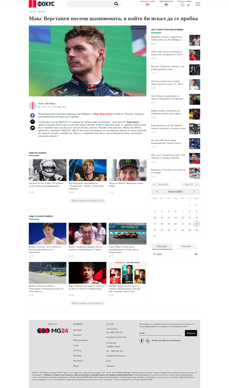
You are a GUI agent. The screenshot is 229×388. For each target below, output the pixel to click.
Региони (77, 335)
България (77, 330)
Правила (110, 366)
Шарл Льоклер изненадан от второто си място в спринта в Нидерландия (86, 287)
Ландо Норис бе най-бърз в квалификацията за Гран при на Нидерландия (124, 249)
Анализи (77, 350)
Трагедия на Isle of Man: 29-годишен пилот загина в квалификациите (46, 184)
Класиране (162, 246)
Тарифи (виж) (113, 346)
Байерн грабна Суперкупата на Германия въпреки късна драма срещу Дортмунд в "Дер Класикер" (167, 112)
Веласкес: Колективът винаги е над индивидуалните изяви (167, 67)
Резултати (186, 246)
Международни (80, 340)
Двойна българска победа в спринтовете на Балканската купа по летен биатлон (46, 289)
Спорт (76, 345)
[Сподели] (32, 128)
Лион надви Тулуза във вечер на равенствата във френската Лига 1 (167, 53)
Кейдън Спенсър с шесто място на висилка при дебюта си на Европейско (45, 249)
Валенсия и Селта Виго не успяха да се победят (168, 171)
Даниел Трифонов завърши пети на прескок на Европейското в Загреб (85, 248)
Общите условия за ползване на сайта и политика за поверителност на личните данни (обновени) (88, 375)
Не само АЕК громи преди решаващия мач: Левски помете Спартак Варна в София (166, 141)
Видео (76, 366)
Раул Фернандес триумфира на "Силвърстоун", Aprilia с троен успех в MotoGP (86, 186)
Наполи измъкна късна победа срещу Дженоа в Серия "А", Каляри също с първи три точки (168, 82)
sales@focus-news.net (115, 356)
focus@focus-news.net (116, 337)
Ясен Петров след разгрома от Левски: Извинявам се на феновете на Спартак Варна (167, 97)
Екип (108, 361)
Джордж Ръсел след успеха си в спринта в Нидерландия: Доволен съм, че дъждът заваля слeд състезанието (125, 289)
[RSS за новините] (148, 341)
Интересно (78, 361)
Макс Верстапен (102, 114)
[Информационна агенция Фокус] (141, 341)
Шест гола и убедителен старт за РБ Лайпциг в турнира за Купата (168, 156)
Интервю (77, 355)
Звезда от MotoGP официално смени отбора (126, 184)
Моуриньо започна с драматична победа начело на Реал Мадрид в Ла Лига (168, 38)
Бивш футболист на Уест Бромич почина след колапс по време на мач (168, 126)
